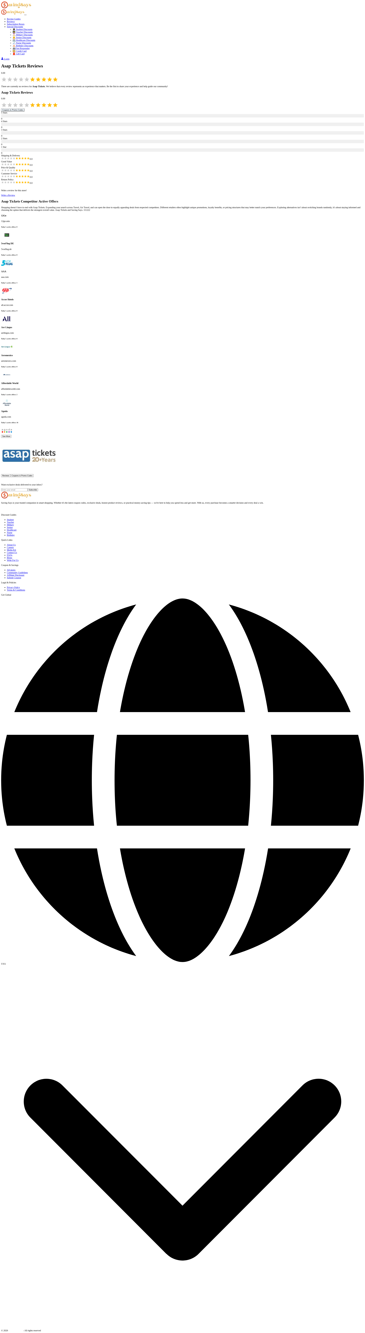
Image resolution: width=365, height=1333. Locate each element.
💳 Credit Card (20, 51)
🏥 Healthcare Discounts (24, 40)
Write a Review (8, 195)
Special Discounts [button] (15, 26)
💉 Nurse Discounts (22, 43)
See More (6, 436)
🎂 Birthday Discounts (23, 45)
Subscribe (33, 490)
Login (6, 59)
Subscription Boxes (15, 24)
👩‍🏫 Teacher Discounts (23, 32)
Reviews (11, 21)
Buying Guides (14, 19)
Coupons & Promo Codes (12, 110)
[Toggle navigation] (25, 14)
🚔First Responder (21, 48)
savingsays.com (16, 1330)
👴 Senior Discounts (22, 37)
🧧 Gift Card (19, 54)
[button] (182, 963)
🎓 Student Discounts (22, 29)
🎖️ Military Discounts (23, 35)
